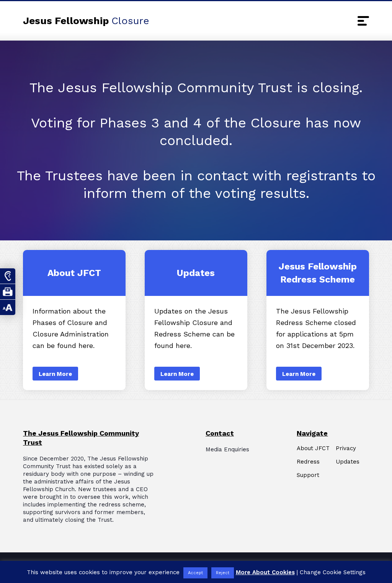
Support (308, 475)
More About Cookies (265, 572)
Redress (308, 462)
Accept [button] (195, 572)
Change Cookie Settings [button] (333, 572)
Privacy (346, 448)
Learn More (74, 320)
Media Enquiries (227, 449)
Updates (347, 462)
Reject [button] (222, 572)
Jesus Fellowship (86, 20)
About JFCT (313, 448)
